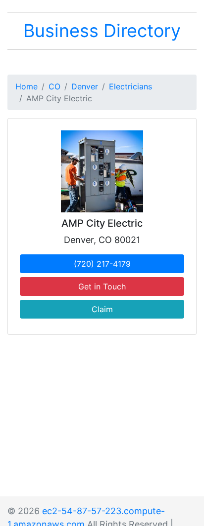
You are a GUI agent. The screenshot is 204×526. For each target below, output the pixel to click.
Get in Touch (102, 286)
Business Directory (102, 30)
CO (54, 86)
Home (26, 86)
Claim (102, 309)
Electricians (130, 86)
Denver (84, 86)
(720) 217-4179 (102, 264)
